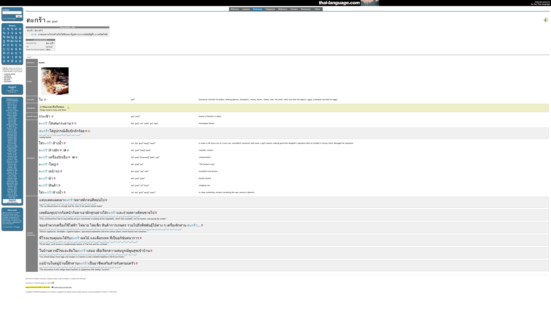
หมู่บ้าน (59, 263)
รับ (69, 238)
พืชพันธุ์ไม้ (149, 225)
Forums (294, 9)
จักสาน (73, 263)
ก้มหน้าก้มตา (71, 213)
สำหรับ (115, 263)
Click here (16, 222)
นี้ (66, 263)
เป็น (115, 238)
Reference (282, 9)
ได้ (65, 238)
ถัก (76, 131)
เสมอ (91, 251)
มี (57, 251)
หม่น (97, 200)
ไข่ (60, 251)
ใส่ (51, 123)
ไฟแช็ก (95, 225)
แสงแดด (45, 200)
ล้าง (56, 143)
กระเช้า (44, 116)
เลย (42, 213)
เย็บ (67, 131)
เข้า (140, 251)
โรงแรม (48, 238)
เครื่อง (53, 157)
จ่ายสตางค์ (131, 213)
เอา (83, 213)
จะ (61, 238)
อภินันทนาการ (128, 238)
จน (89, 200)
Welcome (235, 9)
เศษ (55, 123)
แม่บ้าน (44, 263)
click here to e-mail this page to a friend (39, 283)
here (18, 227)
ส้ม (71, 251)
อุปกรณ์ (59, 131)
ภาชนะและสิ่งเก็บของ (52, 106)
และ (120, 213)
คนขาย (145, 213)
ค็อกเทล (103, 238)
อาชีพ (98, 263)
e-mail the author (9, 74)
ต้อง (48, 213)
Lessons (246, 9)
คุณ (56, 238)
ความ (112, 251)
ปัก (72, 131)
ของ (42, 225)
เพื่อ (98, 251)
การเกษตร (118, 225)
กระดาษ (64, 123)
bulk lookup (8, 81)
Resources (305, 9)
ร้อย (82, 131)
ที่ (40, 238)
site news (7, 79)
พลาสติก (80, 200)
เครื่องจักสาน (176, 225)
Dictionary (257, 9)
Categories (270, 9)
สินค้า (53, 185)
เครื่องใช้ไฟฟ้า (66, 225)
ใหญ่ (52, 164)
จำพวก (50, 225)
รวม (130, 225)
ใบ (41, 99)
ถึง (139, 225)
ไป (103, 200)
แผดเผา (58, 200)
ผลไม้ (85, 238)
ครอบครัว (128, 263)
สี (93, 200)
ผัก (57, 150)
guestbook (7, 75)
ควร (53, 251)
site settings (8, 77)
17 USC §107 (112, 292)
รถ (58, 171)
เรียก (104, 251)
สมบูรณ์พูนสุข (127, 251)
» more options (8, 18)
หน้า (52, 171)
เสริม (106, 263)
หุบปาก (56, 213)
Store (317, 9)
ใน (41, 251)
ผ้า (51, 178)
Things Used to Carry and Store (53, 110)
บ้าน (46, 251)
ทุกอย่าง (97, 213)
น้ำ (61, 143)
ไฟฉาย (83, 225)
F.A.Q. (5, 68)
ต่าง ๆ (161, 225)
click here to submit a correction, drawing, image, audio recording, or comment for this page (56, 278)
